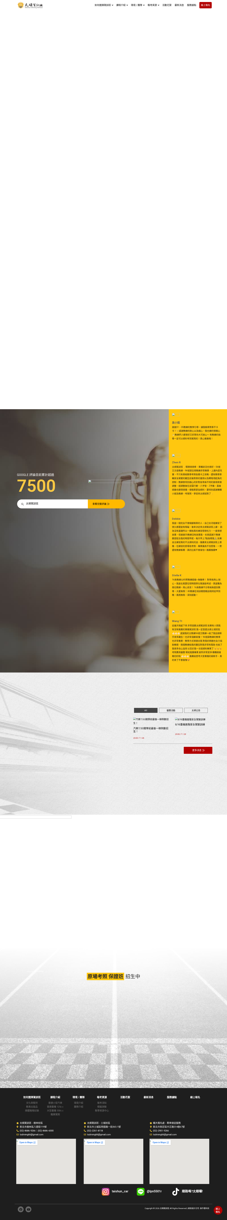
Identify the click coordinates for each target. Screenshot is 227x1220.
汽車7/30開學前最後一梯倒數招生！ (150, 730)
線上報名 (218, 1210)
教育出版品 (32, 1106)
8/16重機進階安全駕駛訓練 (190, 724)
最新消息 (148, 1097)
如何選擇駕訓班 (32, 1097)
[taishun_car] (105, 1192)
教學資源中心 (102, 1110)
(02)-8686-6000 (46, 1130)
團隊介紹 (78, 1106)
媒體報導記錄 (32, 1110)
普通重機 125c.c (55, 1106)
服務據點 (172, 1097)
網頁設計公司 (193, 1208)
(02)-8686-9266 (28, 1130)
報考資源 (102, 1097)
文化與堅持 (32, 1102)
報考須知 (102, 1102)
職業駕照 (55, 1114)
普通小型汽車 (55, 1102)
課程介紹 (55, 1097)
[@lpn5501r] (141, 1192)
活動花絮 (125, 1097)
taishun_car (120, 1191)
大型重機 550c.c (55, 1110)
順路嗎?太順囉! (192, 1191)
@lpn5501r (154, 1191)
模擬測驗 (102, 1106)
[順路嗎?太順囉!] (176, 1192)
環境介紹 (78, 1102)
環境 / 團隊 (79, 1097)
